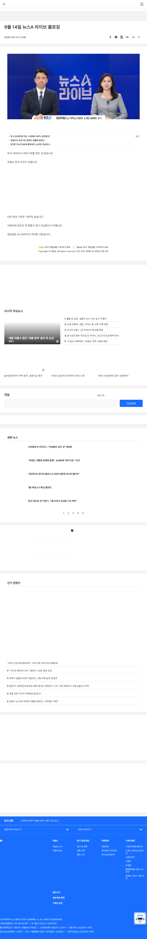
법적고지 (56, 892)
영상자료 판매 (58, 897)
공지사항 (8, 820)
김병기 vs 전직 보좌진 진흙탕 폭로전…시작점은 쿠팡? (33, 701)
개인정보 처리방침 (109, 850)
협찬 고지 (81, 854)
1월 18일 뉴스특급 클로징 (39, 487)
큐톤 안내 (81, 850)
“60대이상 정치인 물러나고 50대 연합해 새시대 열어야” (53, 474)
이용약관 (105, 846)
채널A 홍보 (57, 850)
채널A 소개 (57, 846)
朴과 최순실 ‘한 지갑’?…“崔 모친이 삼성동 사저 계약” (52, 501)
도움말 (128, 865)
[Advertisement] (73, 788)
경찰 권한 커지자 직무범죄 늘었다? (25, 693)
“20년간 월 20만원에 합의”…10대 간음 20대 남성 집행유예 (32, 663)
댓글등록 (131, 403)
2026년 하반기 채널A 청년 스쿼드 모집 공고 (40, 820)
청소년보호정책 (107, 854)
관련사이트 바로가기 (13, 829)
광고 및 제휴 (82, 846)
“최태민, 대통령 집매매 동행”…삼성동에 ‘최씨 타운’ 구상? (54, 460)
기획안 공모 (58, 903)
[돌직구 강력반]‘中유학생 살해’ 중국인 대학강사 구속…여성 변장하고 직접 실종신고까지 (49, 686)
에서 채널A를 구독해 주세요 (55, 247)
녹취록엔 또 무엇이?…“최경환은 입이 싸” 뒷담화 (50, 447)
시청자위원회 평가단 (134, 846)
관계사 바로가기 (84, 829)
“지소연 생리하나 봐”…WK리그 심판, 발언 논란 (30, 670)
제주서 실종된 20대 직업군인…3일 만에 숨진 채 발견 (33, 678)
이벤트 (128, 861)
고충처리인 (130, 857)
